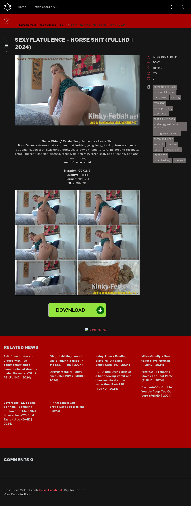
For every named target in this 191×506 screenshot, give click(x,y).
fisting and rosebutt (167, 134)
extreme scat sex (165, 87)
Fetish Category (43, 7)
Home (22, 7)
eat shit (159, 144)
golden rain (172, 150)
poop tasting (162, 160)
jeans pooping (163, 108)
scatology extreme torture (166, 126)
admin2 (157, 68)
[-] (6, 45)
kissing (175, 98)
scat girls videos (164, 119)
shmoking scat (163, 139)
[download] (77, 310)
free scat (159, 103)
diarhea (172, 144)
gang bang (161, 98)
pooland (179, 160)
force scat (160, 155)
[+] (6, 40)
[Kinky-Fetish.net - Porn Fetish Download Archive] (8, 7)
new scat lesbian (165, 92)
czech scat (161, 114)
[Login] (182, 7)
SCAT (156, 62)
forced (158, 150)
